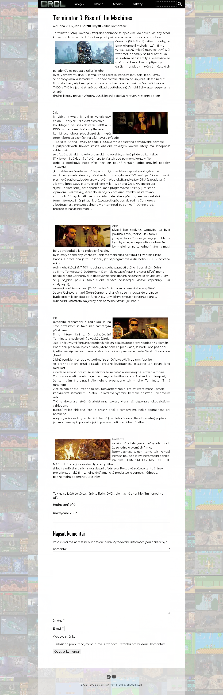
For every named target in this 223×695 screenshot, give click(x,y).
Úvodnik (117, 4)
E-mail (58, 628)
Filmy (94, 26)
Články (77, 4)
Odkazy (137, 4)
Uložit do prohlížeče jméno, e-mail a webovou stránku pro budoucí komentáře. (111, 644)
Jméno (58, 620)
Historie (98, 4)
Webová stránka (64, 636)
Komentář (111, 549)
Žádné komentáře (114, 26)
